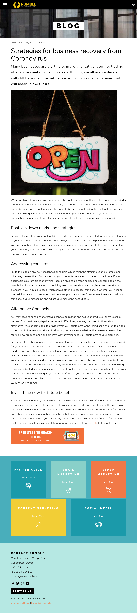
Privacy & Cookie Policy (41, 603)
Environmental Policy (20, 603)
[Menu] (132, 5)
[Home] (18, 4)
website (92, 423)
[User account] (5, 5)
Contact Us (22, 591)
